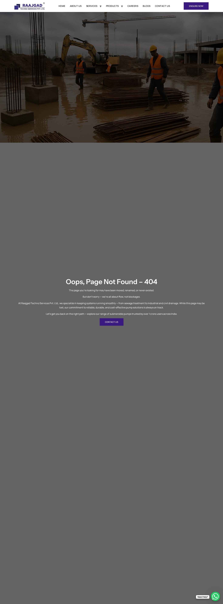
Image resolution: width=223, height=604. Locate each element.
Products (112, 6)
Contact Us (162, 6)
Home (62, 6)
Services (91, 6)
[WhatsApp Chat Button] (215, 596)
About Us (76, 6)
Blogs (146, 6)
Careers (132, 6)
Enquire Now (196, 6)
